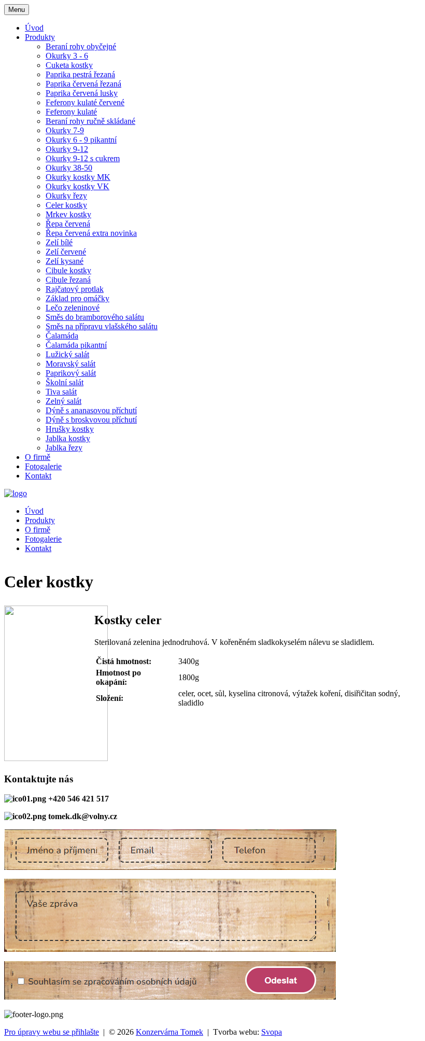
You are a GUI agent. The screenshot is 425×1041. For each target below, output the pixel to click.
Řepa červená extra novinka (91, 233)
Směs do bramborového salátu (95, 317)
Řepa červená (68, 223)
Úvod (34, 27)
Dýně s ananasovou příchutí (91, 410)
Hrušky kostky (70, 429)
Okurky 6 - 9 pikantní (81, 139)
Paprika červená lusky (82, 93)
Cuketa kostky (69, 65)
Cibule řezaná (68, 279)
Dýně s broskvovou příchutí (91, 419)
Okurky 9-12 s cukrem (83, 158)
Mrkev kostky (68, 214)
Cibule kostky (68, 270)
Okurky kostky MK (78, 177)
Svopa (271, 1032)
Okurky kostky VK (77, 186)
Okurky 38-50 (69, 167)
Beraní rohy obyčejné (81, 46)
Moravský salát (70, 363)
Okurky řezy (66, 195)
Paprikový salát (71, 373)
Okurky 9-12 (67, 149)
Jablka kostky (68, 438)
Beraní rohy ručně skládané (90, 121)
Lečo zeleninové (73, 307)
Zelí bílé (59, 242)
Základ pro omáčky (77, 298)
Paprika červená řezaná (83, 83)
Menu (16, 9)
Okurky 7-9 (65, 130)
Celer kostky (66, 205)
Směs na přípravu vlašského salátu (102, 326)
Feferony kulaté (71, 111)
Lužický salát (67, 354)
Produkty (40, 37)
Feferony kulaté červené (85, 102)
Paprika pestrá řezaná (80, 74)
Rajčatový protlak (75, 289)
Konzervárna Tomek (169, 1032)
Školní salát (64, 382)
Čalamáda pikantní (76, 345)
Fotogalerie (43, 466)
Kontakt (38, 475)
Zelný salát (63, 401)
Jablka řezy (64, 447)
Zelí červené (66, 251)
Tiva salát (61, 391)
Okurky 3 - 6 (67, 55)
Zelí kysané (64, 261)
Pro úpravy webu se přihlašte (51, 1032)
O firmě (37, 457)
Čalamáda (62, 335)
